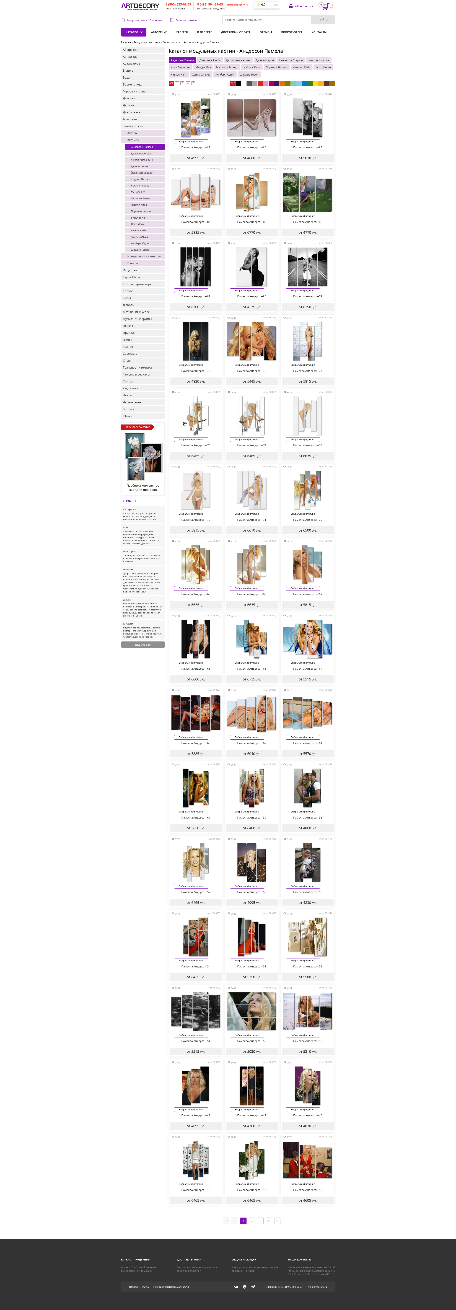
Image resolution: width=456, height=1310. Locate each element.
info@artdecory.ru (237, 4)
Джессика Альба (210, 60)
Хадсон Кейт (179, 74)
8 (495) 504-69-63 (210, 4)
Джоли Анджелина (238, 60)
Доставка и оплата (235, 32)
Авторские (159, 32)
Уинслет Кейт (301, 67)
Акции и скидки (244, 1259)
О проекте (204, 32)
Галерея (182, 32)
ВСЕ (171, 83)
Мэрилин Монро (227, 67)
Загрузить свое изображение (144, 20)
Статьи (145, 1286)
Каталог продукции (135, 1259)
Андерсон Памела (182, 60)
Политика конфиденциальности (171, 1286)
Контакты (319, 32)
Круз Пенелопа (180, 67)
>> (277, 1221)
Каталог (132, 32)
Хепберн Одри (225, 74)
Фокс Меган (323, 67)
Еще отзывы (143, 644)
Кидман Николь (319, 60)
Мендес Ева (203, 67)
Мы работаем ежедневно (211, 8)
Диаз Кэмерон (265, 60)
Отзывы (266, 32)
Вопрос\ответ (291, 32)
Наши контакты (299, 1259)
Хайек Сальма (201, 74)
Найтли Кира (251, 67)
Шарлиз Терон (249, 74)
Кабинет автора (303, 6)
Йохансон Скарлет (291, 60)
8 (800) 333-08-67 (178, 4)
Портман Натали (276, 67)
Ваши (186, 20)
